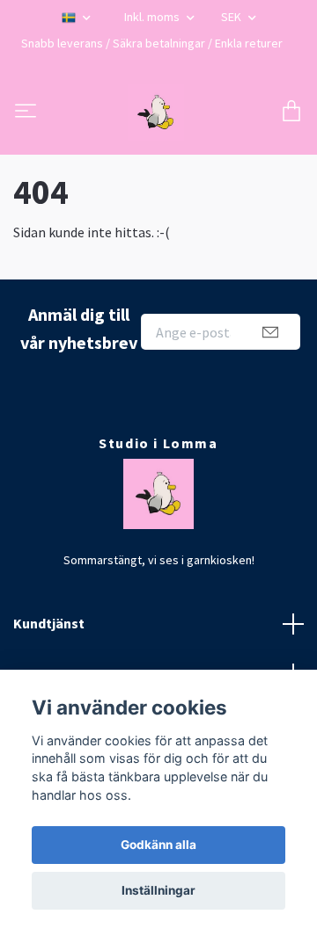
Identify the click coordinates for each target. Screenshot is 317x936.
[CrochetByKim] (156, 112)
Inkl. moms (153, 17)
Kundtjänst (49, 623)
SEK (232, 17)
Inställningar (158, 890)
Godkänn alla (158, 845)
